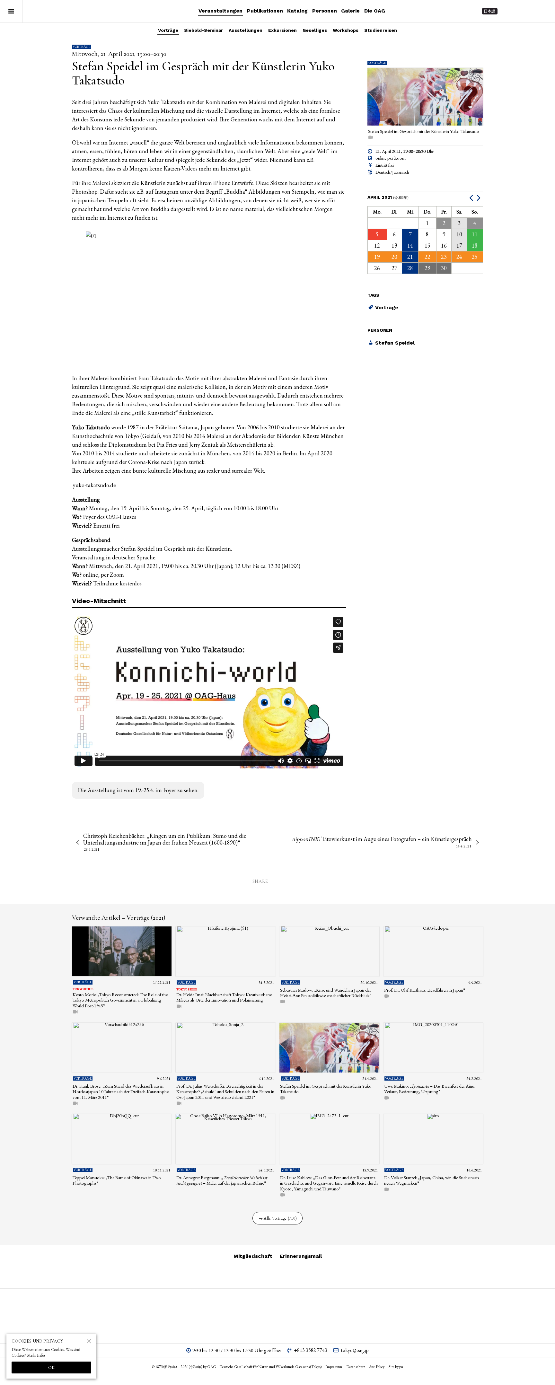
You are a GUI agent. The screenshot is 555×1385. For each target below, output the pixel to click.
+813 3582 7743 (310, 1350)
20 (394, 257)
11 (475, 234)
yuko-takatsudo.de (94, 485)
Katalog (297, 11)
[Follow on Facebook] (531, 11)
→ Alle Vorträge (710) (277, 1218)
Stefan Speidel (395, 343)
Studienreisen (380, 30)
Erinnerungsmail (301, 1256)
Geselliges (315, 30)
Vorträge (168, 30)
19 (377, 257)
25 (475, 257)
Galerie (350, 11)
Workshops (345, 30)
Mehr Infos (36, 1355)
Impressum (333, 1366)
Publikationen (265, 11)
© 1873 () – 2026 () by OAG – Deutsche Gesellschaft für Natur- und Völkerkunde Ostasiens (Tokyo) (237, 1366)
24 (459, 257)
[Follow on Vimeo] (519, 11)
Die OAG (374, 11)
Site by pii (396, 1366)
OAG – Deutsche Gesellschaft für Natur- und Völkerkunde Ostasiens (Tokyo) (64, 11)
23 (444, 257)
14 (410, 246)
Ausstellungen (245, 30)
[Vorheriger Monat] (472, 197)
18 (475, 246)
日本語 (489, 11)
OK (51, 1367)
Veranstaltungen (220, 11)
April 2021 (388, 197)
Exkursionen (282, 30)
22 (427, 257)
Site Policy (376, 1366)
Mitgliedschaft (252, 1256)
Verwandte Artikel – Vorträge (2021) (118, 918)
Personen (324, 11)
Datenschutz (355, 1366)
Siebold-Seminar (203, 30)
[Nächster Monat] (479, 197)
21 (410, 257)
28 (410, 268)
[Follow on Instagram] (508, 11)
